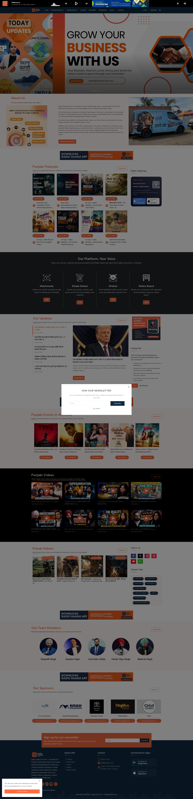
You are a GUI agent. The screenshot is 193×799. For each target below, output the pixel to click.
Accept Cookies (22, 791)
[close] (39, 781)
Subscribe (117, 403)
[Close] (128, 387)
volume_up (185, 3)
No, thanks (96, 408)
